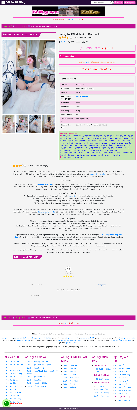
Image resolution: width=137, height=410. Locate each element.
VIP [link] (66, 323)
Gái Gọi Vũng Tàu (70, 365)
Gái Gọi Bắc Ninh (102, 382)
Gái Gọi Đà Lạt (12, 380)
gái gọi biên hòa (45, 338)
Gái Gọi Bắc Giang (122, 375)
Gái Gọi (63, 42)
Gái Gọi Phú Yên (12, 396)
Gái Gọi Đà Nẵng (21, 26)
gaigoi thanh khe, (112, 143)
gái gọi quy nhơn (76, 340)
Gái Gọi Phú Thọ (122, 397)
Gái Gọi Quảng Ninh (123, 387)
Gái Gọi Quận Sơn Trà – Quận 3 (39, 365)
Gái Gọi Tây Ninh (70, 384)
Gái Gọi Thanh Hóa (101, 396)
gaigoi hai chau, (72, 141)
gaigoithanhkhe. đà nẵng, (84, 155)
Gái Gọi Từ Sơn (102, 386)
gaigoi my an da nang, (100, 141)
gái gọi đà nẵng (116, 340)
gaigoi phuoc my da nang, (84, 143)
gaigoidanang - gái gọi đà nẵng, (100, 145)
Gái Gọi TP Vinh (102, 379)
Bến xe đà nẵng (67, 56)
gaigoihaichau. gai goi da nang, (72, 150)
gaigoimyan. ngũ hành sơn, (110, 150)
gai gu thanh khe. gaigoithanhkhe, (110, 138)
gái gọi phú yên (64, 340)
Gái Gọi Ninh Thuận (71, 378)
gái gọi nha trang (23, 340)
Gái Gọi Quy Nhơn (13, 392)
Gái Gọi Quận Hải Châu (36, 377)
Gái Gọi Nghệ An (101, 375)
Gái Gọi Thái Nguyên (123, 390)
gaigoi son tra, (99, 143)
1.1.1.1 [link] (87, 62)
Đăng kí (119, 3)
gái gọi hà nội (71, 343)
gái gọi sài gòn (7, 338)
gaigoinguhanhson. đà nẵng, (70, 153)
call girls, (67, 136)
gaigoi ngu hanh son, (117, 141)
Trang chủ (12, 357)
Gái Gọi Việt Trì (123, 400)
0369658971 (92, 48)
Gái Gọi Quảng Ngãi (71, 387)
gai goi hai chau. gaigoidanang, (119, 136)
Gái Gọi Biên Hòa (13, 370)
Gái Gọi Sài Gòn (12, 362)
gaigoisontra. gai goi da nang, (110, 153)
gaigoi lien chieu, (85, 141)
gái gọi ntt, (92, 138)
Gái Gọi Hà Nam (121, 378)
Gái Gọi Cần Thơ (69, 368)
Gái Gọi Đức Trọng (14, 386)
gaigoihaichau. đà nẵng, (120, 148)
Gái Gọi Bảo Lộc (13, 383)
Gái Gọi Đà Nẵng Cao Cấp (37, 362)
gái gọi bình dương (72, 338)
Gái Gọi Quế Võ (102, 389)
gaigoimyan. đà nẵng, (92, 150)
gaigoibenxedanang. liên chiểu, (76, 145)
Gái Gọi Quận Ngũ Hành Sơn (38, 368)
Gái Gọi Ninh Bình (122, 384)
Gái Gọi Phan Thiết (70, 381)
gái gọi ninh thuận (128, 338)
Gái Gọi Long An (69, 375)
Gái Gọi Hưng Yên (122, 381)
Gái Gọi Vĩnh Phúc (122, 393)
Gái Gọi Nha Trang (13, 399)
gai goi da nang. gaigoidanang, (95, 136)
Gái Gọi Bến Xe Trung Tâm (73, 157)
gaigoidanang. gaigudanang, (100, 148)
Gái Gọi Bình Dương (14, 374)
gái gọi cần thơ (20, 338)
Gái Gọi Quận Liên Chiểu (37, 383)
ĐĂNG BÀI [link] (73, 19)
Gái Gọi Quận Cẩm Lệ (35, 380)
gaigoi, (126, 138)
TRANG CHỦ (7, 26)
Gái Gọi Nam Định (122, 368)
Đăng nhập (131, 3)
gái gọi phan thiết (87, 338)
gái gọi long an (32, 338)
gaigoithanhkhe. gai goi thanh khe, (107, 155)
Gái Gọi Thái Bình (122, 371)
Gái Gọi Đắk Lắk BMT (15, 377)
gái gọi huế (127, 340)
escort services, (77, 136)
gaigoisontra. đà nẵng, (90, 153)
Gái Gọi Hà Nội (100, 365)
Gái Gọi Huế (11, 389)
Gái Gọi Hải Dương (101, 393)
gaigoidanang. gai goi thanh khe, (76, 148)
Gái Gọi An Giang (70, 371)
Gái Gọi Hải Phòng (122, 365)
